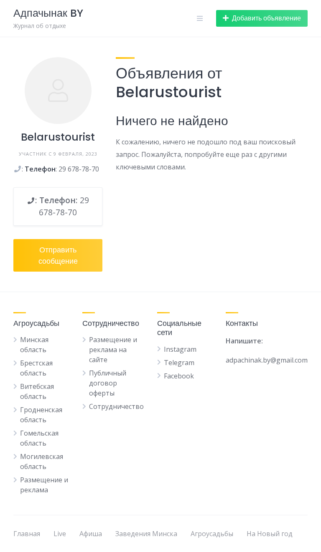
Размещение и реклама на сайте (113, 349)
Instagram (180, 349)
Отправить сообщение (58, 255)
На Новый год (270, 533)
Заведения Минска (146, 533)
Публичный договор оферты (107, 383)
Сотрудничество (116, 406)
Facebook (179, 376)
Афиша (90, 533)
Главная (26, 533)
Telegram (179, 362)
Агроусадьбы (212, 533)
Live (60, 533)
